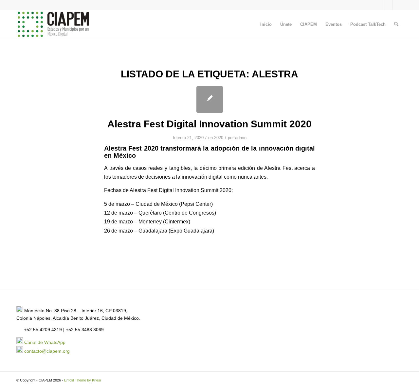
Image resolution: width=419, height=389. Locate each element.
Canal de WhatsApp (44, 342)
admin (240, 137)
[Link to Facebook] (387, 5)
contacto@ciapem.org (47, 351)
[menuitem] (266, 24)
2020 (218, 137)
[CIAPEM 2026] (54, 24)
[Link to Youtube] (398, 5)
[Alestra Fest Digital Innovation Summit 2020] (209, 99)
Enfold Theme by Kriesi (82, 380)
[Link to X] (378, 5)
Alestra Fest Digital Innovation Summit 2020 (209, 124)
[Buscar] (396, 24)
